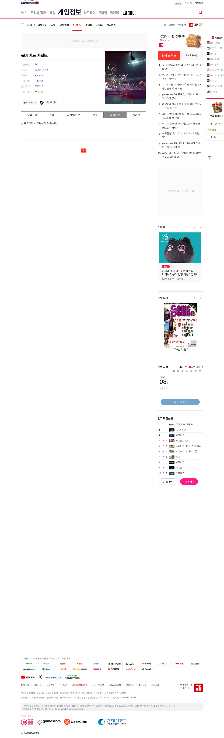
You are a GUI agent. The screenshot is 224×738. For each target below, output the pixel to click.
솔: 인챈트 (215, 43)
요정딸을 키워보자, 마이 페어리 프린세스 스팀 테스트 (182, 106)
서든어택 (180, 462)
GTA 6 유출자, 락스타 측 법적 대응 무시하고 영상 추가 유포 (182, 86)
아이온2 (180, 467)
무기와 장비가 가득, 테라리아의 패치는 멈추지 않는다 (182, 76)
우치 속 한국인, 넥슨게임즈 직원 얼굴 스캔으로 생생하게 (182, 125)
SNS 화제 (191, 55)
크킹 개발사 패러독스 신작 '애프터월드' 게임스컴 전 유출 (182, 115)
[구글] (46, 663)
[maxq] (179, 663)
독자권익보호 (98, 685)
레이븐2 (214, 64)
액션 (37, 70)
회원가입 (188, 2)
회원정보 (142, 685)
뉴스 (51, 114)
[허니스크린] (80, 669)
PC (36, 64)
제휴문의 (37, 685)
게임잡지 (163, 297)
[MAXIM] (164, 663)
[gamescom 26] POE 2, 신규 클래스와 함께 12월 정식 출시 (182, 145)
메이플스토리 (182, 440)
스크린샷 (115, 114)
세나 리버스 (216, 59)
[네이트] (80, 663)
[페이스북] (55, 676)
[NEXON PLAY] (114, 663)
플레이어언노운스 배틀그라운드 (192, 446)
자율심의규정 (115, 685)
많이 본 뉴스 (169, 55)
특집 (95, 114)
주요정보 (32, 114)
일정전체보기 (180, 402)
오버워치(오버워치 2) (186, 451)
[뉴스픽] (97, 669)
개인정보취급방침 (80, 685)
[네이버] (29, 663)
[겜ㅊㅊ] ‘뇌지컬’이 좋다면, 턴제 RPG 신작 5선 (182, 67)
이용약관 (63, 685)
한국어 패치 (216, 86)
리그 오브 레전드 (184, 424)
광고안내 (50, 685)
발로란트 (180, 435)
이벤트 (161, 227)
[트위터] (41, 676)
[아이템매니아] (46, 669)
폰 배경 (214, 91)
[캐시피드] (130, 669)
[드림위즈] (195, 663)
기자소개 (155, 685)
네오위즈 (39, 81)
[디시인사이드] (147, 669)
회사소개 (25, 685)
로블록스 (180, 473)
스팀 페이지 (51, 102)
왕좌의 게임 (216, 48)
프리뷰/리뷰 (73, 114)
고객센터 (130, 685)
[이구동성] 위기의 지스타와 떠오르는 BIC (181, 135)
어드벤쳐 (44, 70)
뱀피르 (213, 53)
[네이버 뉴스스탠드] (74, 676)
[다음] (63, 663)
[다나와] (130, 663)
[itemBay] (147, 663)
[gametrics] (29, 669)
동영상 (136, 114)
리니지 (179, 456)
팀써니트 (39, 75)
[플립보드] (114, 669)
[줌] (97, 663)
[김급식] (63, 669)
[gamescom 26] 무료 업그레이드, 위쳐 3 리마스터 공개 (182, 96)
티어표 (213, 80)
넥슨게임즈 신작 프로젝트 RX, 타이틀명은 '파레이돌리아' (182, 154)
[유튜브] (29, 676)
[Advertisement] (84, 41)
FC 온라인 (181, 429)
